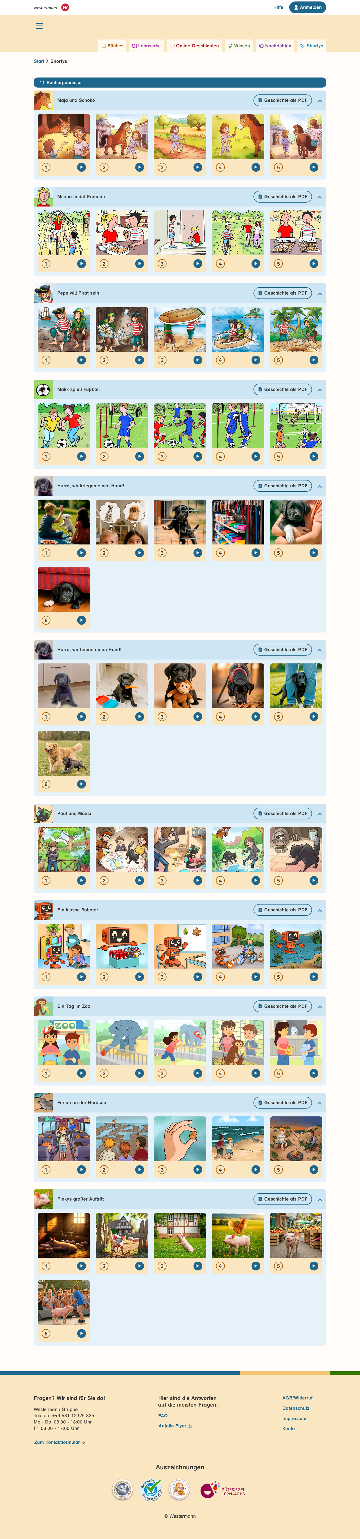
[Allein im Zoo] (197, 1073)
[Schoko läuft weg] (139, 167)
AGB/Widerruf (297, 1398)
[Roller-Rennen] (256, 263)
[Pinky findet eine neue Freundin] (256, 1266)
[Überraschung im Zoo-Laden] (314, 1073)
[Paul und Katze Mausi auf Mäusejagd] (197, 880)
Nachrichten (278, 46)
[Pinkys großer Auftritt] (81, 1333)
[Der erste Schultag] (139, 263)
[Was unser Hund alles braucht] (256, 552)
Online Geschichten (197, 46)
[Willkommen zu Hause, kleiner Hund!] (81, 620)
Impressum (294, 1418)
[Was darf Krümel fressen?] (139, 716)
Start (39, 61)
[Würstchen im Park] (81, 552)
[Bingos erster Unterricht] (197, 976)
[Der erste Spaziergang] (256, 716)
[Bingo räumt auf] (139, 976)
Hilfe (278, 7)
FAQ (163, 1416)
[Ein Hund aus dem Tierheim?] (139, 552)
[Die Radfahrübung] (256, 976)
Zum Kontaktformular (57, 1442)
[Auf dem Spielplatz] (81, 263)
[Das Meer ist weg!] (139, 1169)
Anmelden (311, 7)
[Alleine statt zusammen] (197, 456)
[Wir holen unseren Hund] (314, 552)
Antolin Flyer (172, 1426)
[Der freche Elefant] (139, 1073)
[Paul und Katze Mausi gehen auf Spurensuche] (314, 880)
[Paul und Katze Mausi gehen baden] (256, 880)
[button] (180, 100)
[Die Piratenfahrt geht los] (197, 360)
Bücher (115, 46)
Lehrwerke (149, 46)
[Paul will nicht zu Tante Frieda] (81, 880)
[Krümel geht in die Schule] (314, 716)
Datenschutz (296, 1408)
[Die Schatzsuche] (256, 360)
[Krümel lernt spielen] (81, 784)
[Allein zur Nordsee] (81, 1169)
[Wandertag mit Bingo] (314, 976)
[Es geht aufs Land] (81, 167)
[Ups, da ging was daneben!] (81, 716)
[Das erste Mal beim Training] (139, 456)
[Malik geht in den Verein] (81, 456)
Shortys (315, 46)
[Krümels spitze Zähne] (197, 716)
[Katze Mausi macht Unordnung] (139, 880)
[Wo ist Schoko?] (197, 167)
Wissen (242, 46)
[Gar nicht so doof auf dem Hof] (314, 167)
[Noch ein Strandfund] (256, 1169)
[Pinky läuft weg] (139, 1266)
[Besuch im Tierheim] (197, 552)
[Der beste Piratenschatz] (314, 360)
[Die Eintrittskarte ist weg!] (81, 1073)
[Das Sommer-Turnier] (314, 456)
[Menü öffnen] (39, 26)
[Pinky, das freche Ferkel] (81, 1266)
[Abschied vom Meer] (314, 1169)
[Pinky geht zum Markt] (314, 1266)
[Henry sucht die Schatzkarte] (139, 360)
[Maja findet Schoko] (256, 167)
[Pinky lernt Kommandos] (197, 1266)
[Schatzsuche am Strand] (197, 1169)
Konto (288, 1428)
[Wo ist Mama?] (197, 263)
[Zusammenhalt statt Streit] (256, 456)
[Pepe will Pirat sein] (81, 360)
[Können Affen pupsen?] (256, 1073)
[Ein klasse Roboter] (81, 976)
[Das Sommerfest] (314, 263)
